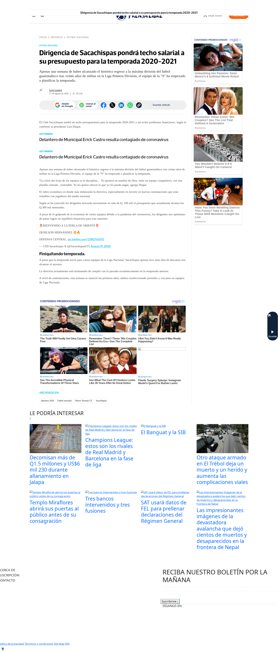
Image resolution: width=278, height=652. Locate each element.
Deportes (57, 37)
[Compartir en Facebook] (103, 105)
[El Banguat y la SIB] (153, 426)
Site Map (59, 644)
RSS (67, 644)
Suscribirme (169, 601)
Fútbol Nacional (78, 37)
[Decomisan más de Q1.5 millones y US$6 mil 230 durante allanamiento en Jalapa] (55, 439)
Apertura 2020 (47, 400)
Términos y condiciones (39, 644)
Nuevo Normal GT (83, 400)
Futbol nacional (64, 400)
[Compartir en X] (112, 105)
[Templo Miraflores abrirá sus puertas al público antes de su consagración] (55, 494)
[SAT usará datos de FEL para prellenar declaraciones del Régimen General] (167, 494)
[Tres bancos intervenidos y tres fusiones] (111, 492)
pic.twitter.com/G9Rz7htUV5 (86, 239)
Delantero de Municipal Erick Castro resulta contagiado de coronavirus (103, 139)
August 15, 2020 (101, 246)
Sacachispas (101, 400)
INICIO (43, 37)
